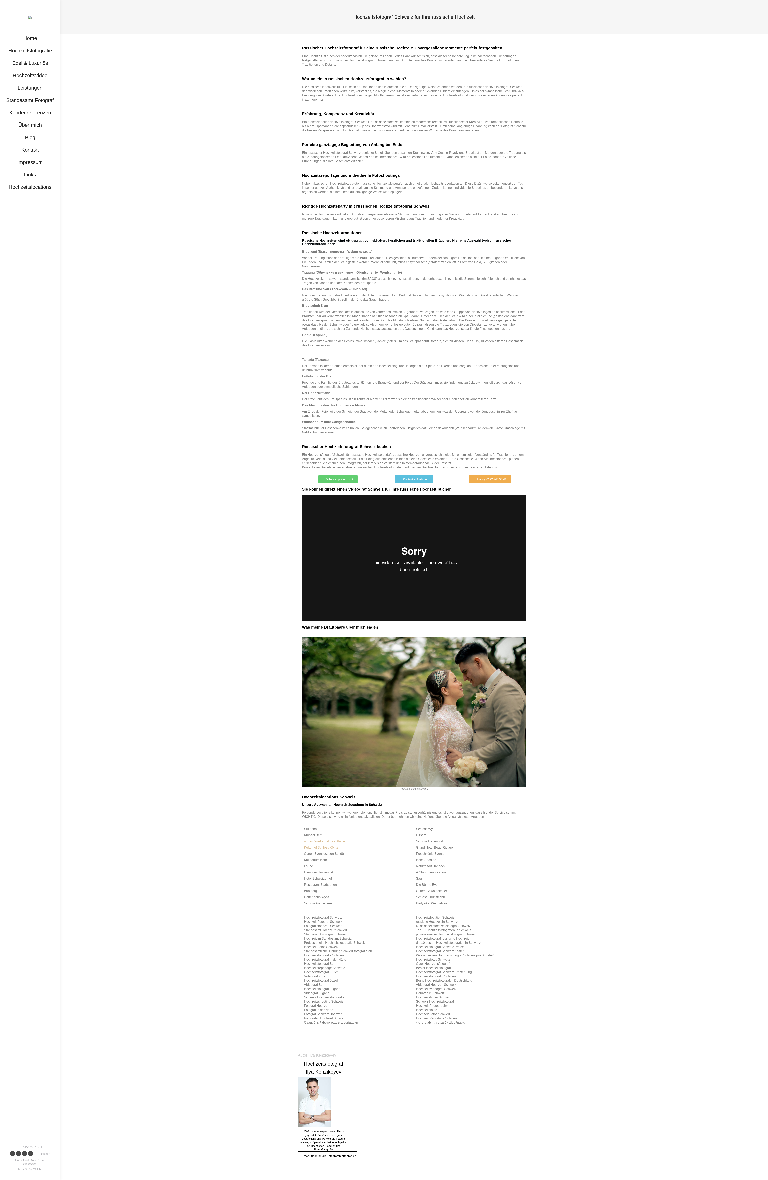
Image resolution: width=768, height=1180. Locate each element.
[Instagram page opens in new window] (18, 1153)
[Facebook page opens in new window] (12, 1153)
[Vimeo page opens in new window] (30, 1153)
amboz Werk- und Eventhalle (324, 841)
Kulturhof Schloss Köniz (321, 847)
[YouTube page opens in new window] (24, 1153)
